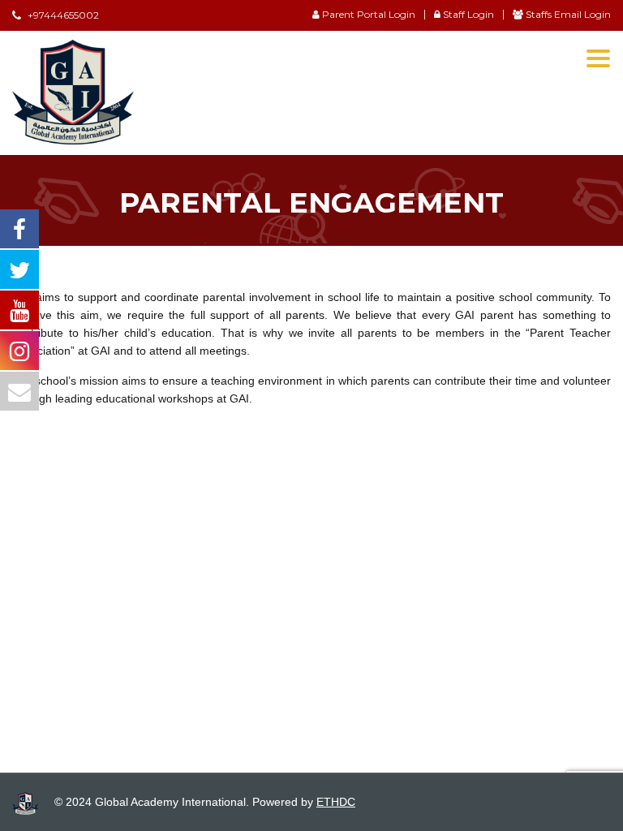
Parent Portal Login (367, 14)
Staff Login (467, 14)
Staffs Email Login (567, 14)
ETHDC (335, 801)
